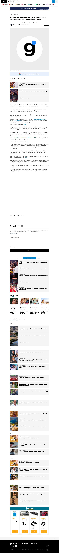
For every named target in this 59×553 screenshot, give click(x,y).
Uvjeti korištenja (36, 549)
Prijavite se (29, 250)
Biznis (44, 4)
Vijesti (12, 4)
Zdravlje (38, 4)
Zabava (50, 4)
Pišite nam (19, 549)
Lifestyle (25, 4)
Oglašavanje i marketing (29, 549)
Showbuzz (33, 544)
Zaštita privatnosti (42, 549)
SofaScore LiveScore (20, 215)
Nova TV (11, 544)
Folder (12, 546)
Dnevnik (16, 544)
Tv (55, 4)
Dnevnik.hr (6, 4)
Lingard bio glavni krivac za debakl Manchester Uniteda (25, 137)
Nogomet (11, 1)
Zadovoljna (25, 544)
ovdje (25, 124)
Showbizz (18, 4)
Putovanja (31, 4)
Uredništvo (23, 549)
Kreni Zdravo (16, 546)
